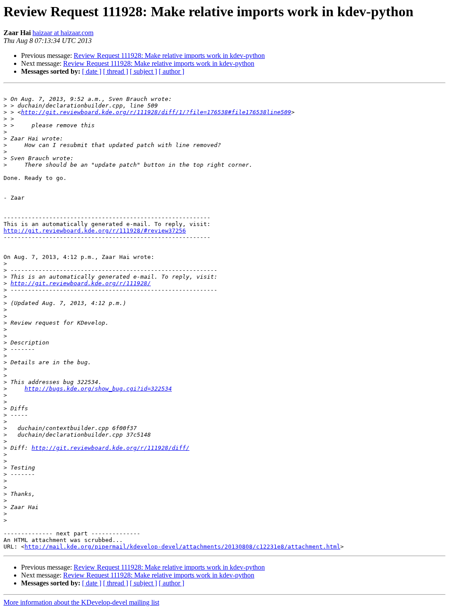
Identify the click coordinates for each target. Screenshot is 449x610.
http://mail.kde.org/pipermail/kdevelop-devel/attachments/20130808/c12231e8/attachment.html (182, 546)
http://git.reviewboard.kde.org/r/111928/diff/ (110, 448)
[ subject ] (143, 71)
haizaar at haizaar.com (62, 32)
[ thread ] (115, 71)
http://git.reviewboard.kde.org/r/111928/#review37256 (95, 230)
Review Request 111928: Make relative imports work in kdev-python (169, 55)
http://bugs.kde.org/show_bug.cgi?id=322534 (98, 388)
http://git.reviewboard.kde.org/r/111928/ (81, 283)
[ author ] (171, 71)
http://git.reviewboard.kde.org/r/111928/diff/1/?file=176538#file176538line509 (156, 112)
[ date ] (91, 71)
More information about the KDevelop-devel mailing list (81, 602)
